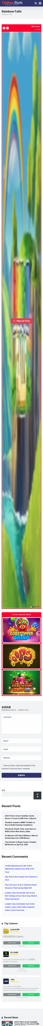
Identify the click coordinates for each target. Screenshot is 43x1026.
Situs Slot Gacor (11, 885)
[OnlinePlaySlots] (12, 3)
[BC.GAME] (6, 956)
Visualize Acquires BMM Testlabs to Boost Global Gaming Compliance (20, 823)
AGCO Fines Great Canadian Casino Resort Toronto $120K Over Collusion (20, 817)
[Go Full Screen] (7, 28)
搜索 (3, 790)
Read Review (12, 943)
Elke (6, 877)
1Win (12, 980)
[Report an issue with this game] (4, 28)
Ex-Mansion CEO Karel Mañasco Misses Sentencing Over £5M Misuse (21, 837)
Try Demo (21, 630)
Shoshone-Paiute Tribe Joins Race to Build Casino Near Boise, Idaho (20, 830)
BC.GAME (14, 952)
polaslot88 (14, 929)
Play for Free (23, 321)
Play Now (31, 943)
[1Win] (6, 983)
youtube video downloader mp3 (17, 893)
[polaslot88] (6, 933)
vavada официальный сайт (15, 866)
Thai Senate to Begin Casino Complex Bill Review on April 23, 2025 (20, 843)
